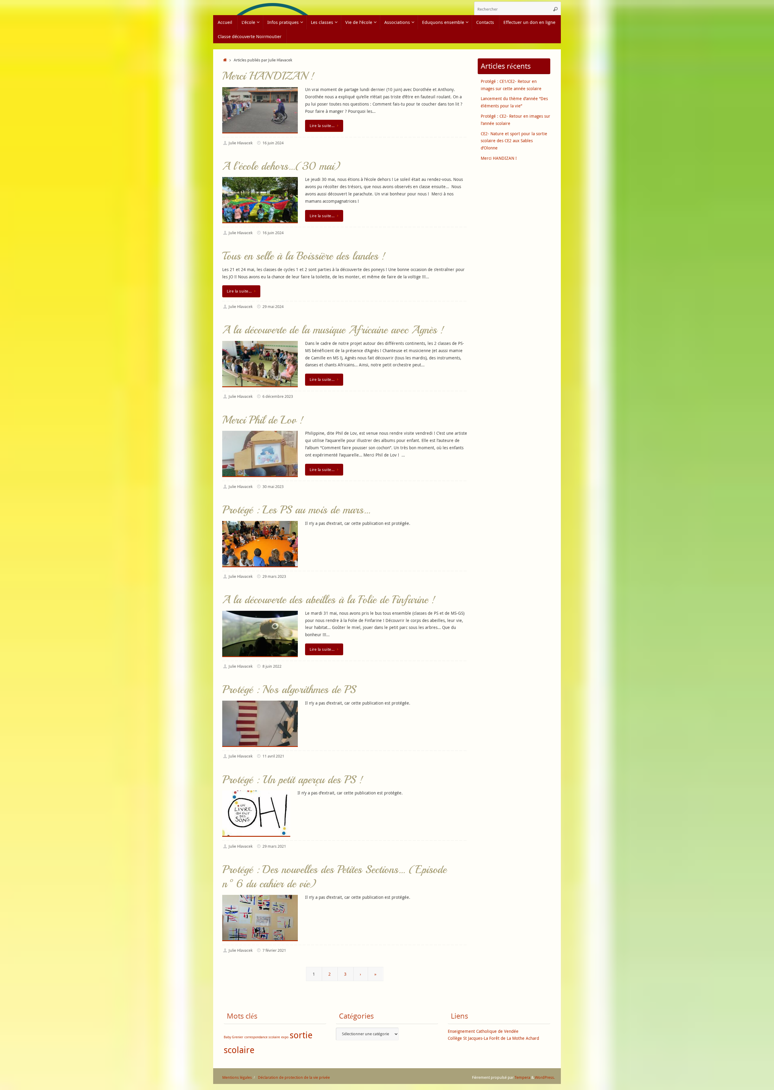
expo (284, 1037)
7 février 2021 (274, 950)
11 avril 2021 (273, 756)
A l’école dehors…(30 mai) (281, 166)
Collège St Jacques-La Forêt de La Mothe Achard (493, 1038)
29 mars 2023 (274, 576)
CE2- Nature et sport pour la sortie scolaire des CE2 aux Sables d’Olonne (514, 141)
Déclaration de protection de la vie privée (294, 1077)
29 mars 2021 (274, 846)
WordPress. (545, 1077)
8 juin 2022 (271, 666)
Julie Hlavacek (240, 143)
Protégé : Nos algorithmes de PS (289, 689)
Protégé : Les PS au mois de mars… (296, 510)
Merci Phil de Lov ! (263, 420)
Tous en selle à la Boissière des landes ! (303, 256)
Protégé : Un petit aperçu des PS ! (292, 780)
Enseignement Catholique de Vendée (483, 1031)
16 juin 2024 (273, 143)
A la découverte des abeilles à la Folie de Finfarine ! (328, 600)
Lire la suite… (322, 125)
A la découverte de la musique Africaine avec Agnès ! (333, 330)
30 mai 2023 (273, 486)
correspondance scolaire (262, 1037)
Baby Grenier (233, 1037)
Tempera (522, 1077)
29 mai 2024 (273, 306)
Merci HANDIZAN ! (268, 76)
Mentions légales (237, 1077)
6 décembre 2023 (277, 396)
